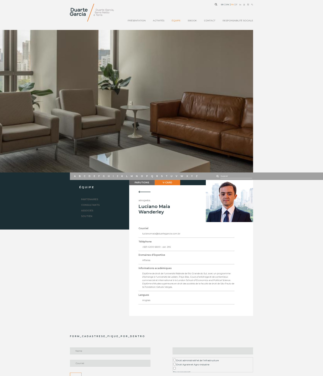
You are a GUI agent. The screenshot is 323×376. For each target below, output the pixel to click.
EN (227, 5)
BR (222, 5)
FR (232, 5)
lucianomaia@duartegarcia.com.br (161, 233)
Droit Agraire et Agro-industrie (192, 364)
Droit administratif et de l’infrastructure (197, 360)
